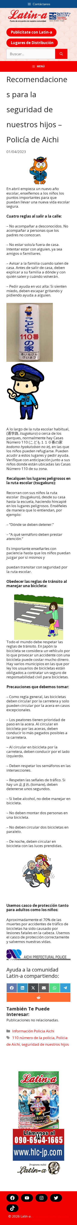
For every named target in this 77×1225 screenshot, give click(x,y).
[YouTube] (27, 1198)
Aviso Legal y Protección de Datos (50, 1218)
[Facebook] (12, 1198)
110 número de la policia (33, 1037)
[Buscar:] (30, 54)
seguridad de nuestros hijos (45, 1044)
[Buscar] (61, 54)
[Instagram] (41, 1198)
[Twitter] (56, 1198)
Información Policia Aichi (33, 1031)
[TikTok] (12, 1208)
